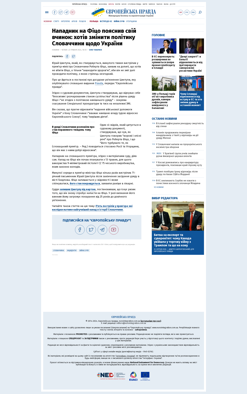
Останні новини (164, 119)
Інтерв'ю (65, 21)
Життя (145, 4)
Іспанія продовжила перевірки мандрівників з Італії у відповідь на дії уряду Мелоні (177, 135)
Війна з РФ (119, 21)
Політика (93, 4)
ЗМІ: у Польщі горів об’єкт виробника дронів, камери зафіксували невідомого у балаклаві (163, 101)
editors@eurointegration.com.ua (131, 323)
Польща (94, 21)
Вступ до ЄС (106, 21)
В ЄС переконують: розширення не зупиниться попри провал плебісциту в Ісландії (163, 62)
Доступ (172, 4)
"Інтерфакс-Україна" (125, 356)
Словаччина (58, 251)
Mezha (166, 4)
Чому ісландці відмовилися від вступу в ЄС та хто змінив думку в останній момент (191, 100)
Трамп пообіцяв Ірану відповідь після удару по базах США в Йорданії (177, 173)
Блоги (124, 4)
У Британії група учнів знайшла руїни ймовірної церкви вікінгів (177, 154)
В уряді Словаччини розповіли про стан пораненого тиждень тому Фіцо (73, 129)
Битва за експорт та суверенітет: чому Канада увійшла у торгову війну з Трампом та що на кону (172, 240)
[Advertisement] (96, 276)
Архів (74, 21)
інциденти (71, 251)
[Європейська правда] (123, 12)
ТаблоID (159, 4)
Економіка (103, 4)
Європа (111, 4)
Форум (117, 4)
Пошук (82, 21)
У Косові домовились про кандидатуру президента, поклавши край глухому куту (179, 163)
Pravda (99, 83)
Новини (48, 21)
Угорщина (131, 21)
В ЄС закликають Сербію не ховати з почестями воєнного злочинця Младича (178, 182)
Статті (56, 21)
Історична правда (134, 4)
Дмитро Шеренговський (179, 249)
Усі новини (159, 187)
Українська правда (79, 4)
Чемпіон (152, 4)
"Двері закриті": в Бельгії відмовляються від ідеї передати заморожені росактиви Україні (191, 63)
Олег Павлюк (95, 50)
